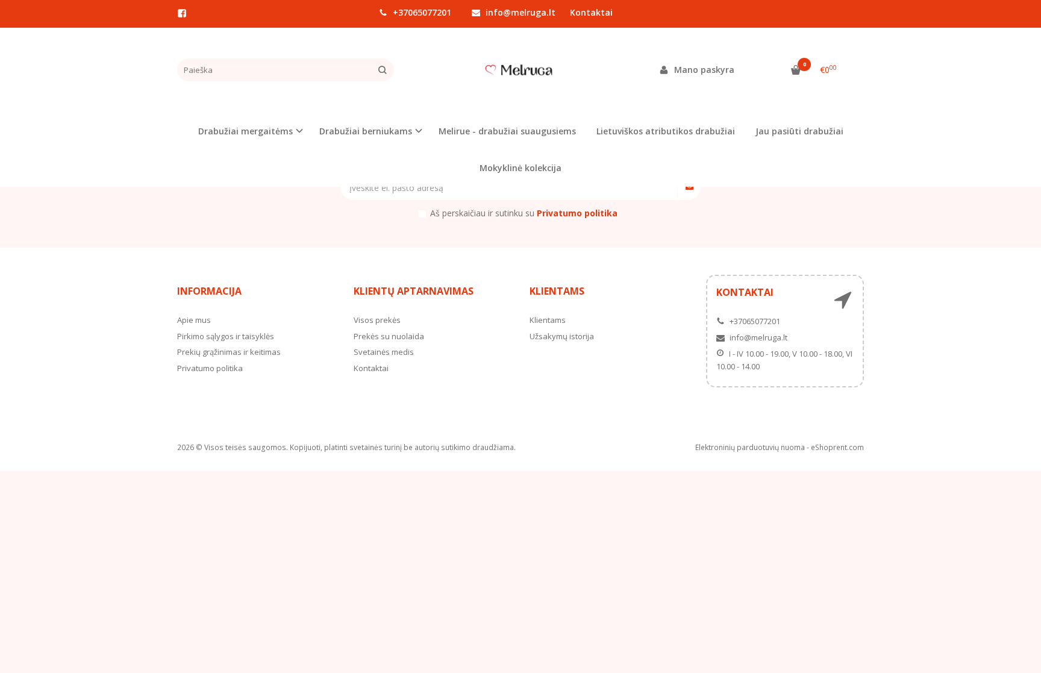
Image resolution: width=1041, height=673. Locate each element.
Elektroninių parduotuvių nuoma (750, 447)
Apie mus (194, 320)
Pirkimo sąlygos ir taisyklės (225, 336)
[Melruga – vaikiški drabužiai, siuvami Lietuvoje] (520, 70)
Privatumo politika (210, 368)
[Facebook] (182, 13)
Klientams (557, 291)
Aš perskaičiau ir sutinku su (523, 213)
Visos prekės (377, 320)
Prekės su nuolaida (389, 336)
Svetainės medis (384, 351)
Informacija (209, 291)
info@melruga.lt (519, 12)
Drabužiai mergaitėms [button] (245, 131)
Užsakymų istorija (562, 336)
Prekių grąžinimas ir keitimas (229, 351)
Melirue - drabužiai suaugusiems (507, 131)
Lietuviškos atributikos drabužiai (665, 131)
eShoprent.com (837, 447)
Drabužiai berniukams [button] (365, 131)
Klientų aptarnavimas (414, 291)
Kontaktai (591, 12)
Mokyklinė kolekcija (520, 168)
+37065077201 (420, 12)
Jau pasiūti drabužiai (799, 131)
